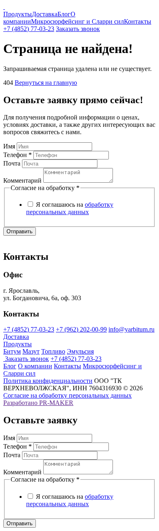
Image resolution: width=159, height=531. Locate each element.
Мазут (31, 351)
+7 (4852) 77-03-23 (28, 28)
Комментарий (22, 180)
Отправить (20, 231)
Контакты (137, 21)
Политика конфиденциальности (48, 380)
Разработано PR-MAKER (38, 402)
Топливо (53, 351)
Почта (11, 163)
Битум (12, 351)
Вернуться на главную (46, 82)
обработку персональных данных (69, 208)
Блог (64, 14)
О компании (35, 366)
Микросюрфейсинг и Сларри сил (77, 21)
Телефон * (17, 154)
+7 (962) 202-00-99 (81, 329)
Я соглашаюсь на (69, 208)
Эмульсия (80, 351)
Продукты (17, 14)
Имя (9, 146)
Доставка (44, 14)
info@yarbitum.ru (131, 329)
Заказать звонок (78, 28)
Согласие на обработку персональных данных (67, 395)
